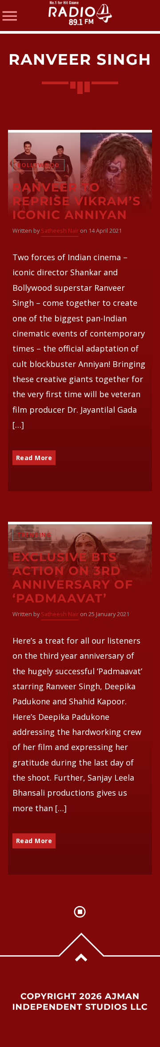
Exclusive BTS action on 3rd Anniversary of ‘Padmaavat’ (72, 578)
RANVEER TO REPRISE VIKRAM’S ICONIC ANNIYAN (76, 201)
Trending (34, 535)
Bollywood (38, 165)
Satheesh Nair (60, 230)
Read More (34, 457)
